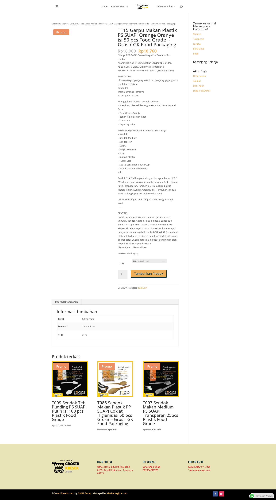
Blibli (196, 53)
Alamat (197, 80)
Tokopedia (198, 38)
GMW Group (84, 493)
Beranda (56, 23)
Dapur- (64, 23)
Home (104, 6)
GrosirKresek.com (63, 493)
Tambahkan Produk (148, 273)
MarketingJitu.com (117, 493)
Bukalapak (198, 48)
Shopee (197, 33)
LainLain (74, 23)
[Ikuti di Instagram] (221, 493)
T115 (121, 263)
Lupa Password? (201, 90)
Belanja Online (164, 6)
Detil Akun (198, 85)
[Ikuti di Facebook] (215, 493)
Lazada (197, 43)
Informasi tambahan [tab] (66, 301)
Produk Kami (118, 6)
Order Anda (199, 75)
